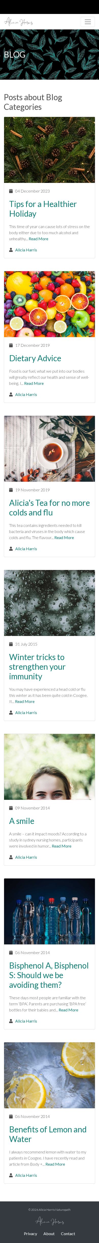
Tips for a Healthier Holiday (43, 208)
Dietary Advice (35, 358)
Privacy (30, 1233)
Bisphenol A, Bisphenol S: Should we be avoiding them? (49, 975)
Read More (38, 238)
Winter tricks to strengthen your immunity (37, 666)
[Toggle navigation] (88, 22)
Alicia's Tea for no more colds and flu (49, 507)
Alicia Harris (26, 249)
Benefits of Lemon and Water (48, 1134)
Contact (68, 1233)
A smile (21, 821)
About (49, 1233)
